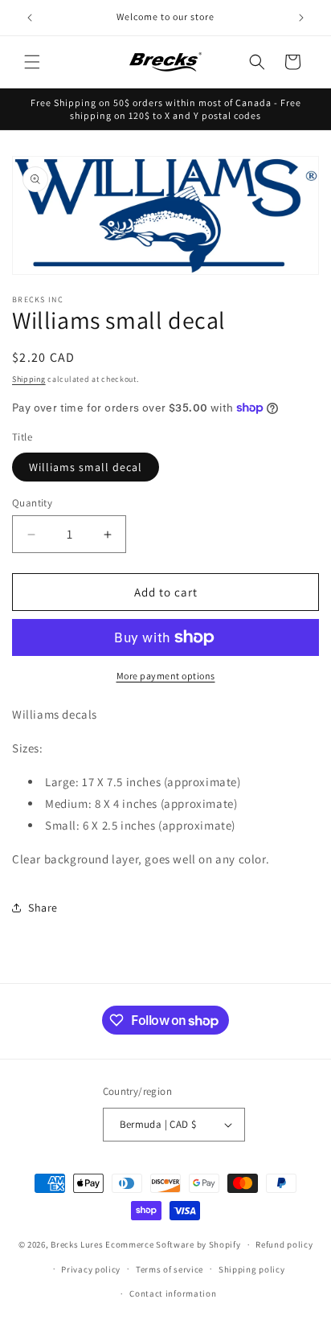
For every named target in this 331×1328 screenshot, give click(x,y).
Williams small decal (85, 467)
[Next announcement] (301, 17)
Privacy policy (91, 1269)
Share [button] (43, 907)
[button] (32, 62)
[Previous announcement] (29, 17)
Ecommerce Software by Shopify (172, 1244)
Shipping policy (252, 1269)
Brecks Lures (77, 1244)
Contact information (172, 1293)
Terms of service (169, 1269)
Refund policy (284, 1244)
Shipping (29, 379)
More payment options (165, 676)
